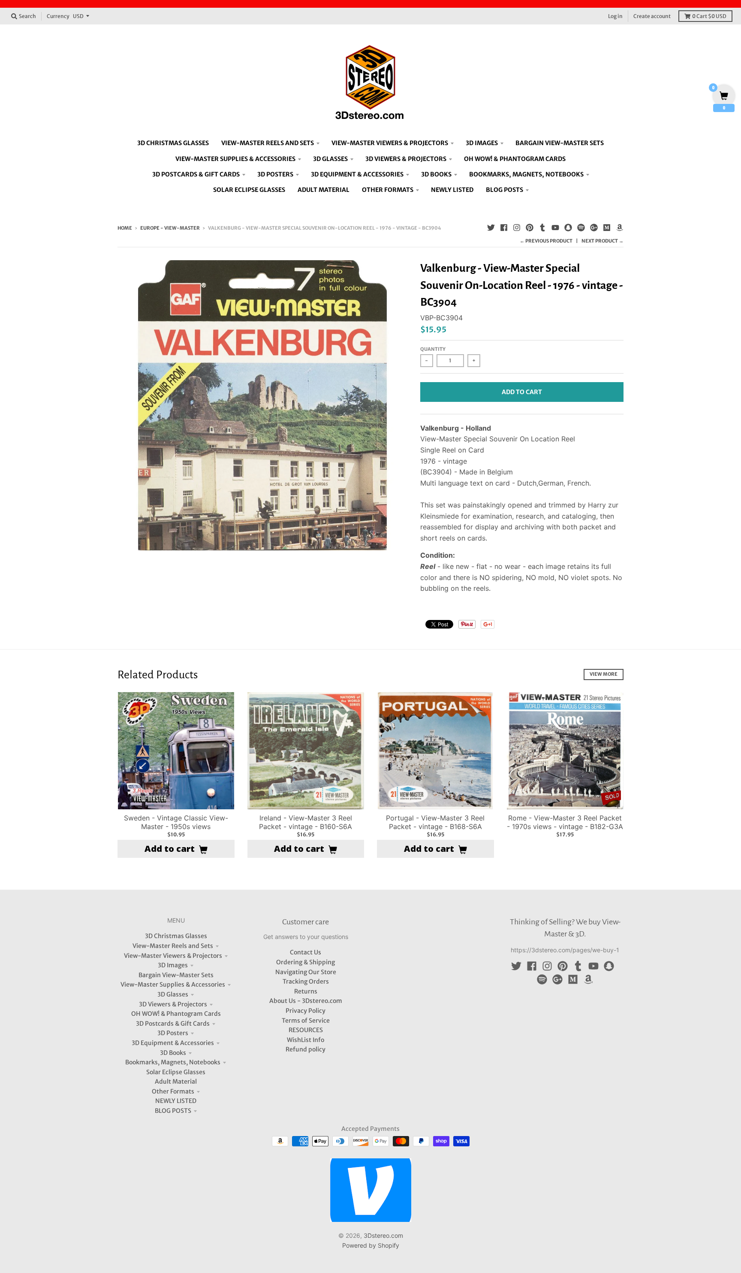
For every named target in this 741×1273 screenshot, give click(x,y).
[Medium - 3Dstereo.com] (607, 227)
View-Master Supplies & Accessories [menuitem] (235, 159)
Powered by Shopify (370, 1245)
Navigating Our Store (305, 972)
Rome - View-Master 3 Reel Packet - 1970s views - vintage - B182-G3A (565, 822)
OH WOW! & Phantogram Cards (176, 1014)
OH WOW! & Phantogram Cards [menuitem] (515, 159)
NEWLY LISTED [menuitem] (452, 190)
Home (124, 228)
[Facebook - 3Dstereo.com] (504, 227)
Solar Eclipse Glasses (175, 1072)
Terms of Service (306, 1020)
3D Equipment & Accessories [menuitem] (357, 174)
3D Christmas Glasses (176, 936)
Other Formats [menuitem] (387, 190)
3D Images (173, 965)
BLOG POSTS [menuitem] (504, 190)
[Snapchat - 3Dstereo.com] (568, 227)
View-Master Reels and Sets (173, 946)
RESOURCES (306, 1030)
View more (604, 674)
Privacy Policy (305, 1011)
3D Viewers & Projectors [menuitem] (405, 159)
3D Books (173, 1053)
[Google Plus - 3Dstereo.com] (594, 227)
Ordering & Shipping (305, 962)
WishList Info (305, 1040)
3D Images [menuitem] (482, 143)
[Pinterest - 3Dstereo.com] (529, 227)
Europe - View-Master (170, 228)
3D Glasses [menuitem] (330, 159)
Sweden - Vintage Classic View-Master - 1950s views (176, 822)
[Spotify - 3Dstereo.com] (581, 227)
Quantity (433, 349)
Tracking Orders (306, 981)
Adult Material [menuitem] (323, 190)
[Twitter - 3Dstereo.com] (491, 227)
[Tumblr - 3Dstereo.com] (542, 227)
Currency (58, 16)
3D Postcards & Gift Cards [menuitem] (196, 174)
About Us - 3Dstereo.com (305, 1001)
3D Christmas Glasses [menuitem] (173, 143)
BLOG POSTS (173, 1111)
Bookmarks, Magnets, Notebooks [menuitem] (526, 174)
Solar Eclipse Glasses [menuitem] (249, 190)
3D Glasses (172, 994)
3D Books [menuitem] (436, 174)
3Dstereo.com (383, 1235)
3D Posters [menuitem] (275, 174)
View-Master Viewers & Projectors (173, 956)
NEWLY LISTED (175, 1101)
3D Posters (172, 1033)
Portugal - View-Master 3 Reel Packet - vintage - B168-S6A (435, 822)
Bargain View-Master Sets (176, 975)
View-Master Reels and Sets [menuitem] (267, 143)
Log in (615, 16)
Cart (709, 16)
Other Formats (173, 1091)
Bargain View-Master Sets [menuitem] (559, 143)
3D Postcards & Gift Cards (173, 1023)
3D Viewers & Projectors (173, 1004)
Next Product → (602, 241)
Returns (305, 991)
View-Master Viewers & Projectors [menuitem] (389, 143)
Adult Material (176, 1081)
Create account (652, 16)
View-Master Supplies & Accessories (172, 984)
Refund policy (305, 1049)
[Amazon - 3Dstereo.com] (620, 227)
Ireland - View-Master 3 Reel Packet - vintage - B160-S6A (305, 822)
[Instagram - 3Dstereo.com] (517, 227)
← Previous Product (546, 241)
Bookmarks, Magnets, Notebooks (172, 1062)
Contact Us (305, 952)
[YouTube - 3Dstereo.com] (555, 227)
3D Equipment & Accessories (173, 1043)
